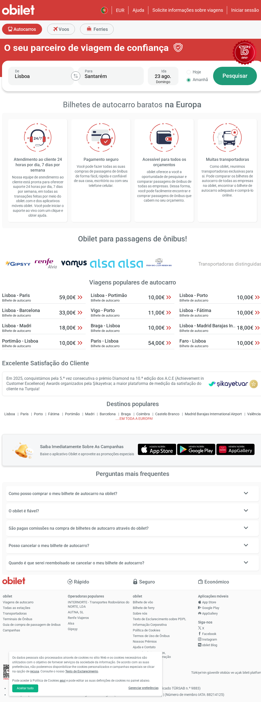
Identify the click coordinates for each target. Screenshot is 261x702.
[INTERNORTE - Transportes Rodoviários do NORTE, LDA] (102, 266)
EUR (120, 10)
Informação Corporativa (150, 625)
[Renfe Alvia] (46, 266)
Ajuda (138, 10)
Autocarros (24, 29)
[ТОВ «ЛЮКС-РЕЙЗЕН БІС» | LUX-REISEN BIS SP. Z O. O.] (159, 266)
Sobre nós (140, 613)
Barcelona (108, 414)
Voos (63, 29)
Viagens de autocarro (18, 602)
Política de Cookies (146, 630)
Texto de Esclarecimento (81, 671)
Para (89, 71)
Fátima (53, 414)
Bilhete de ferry (143, 608)
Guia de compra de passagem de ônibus (32, 625)
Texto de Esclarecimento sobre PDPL (159, 619)
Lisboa (9, 414)
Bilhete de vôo (143, 602)
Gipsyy (72, 629)
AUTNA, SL (76, 612)
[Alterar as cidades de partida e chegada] (75, 76)
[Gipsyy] (17, 266)
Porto (38, 414)
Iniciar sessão (245, 10)
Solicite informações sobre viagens (187, 10)
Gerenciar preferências (143, 688)
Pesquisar (235, 76)
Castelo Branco (167, 414)
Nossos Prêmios (145, 641)
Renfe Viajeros (78, 618)
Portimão (72, 414)
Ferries (100, 29)
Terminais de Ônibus (17, 619)
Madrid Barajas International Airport (213, 414)
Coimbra (143, 414)
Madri (89, 414)
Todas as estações (16, 608)
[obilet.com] (30, 14)
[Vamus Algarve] (74, 266)
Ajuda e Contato (144, 647)
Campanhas (11, 630)
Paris (24, 414)
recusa (34, 671)
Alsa (71, 623)
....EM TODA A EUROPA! (134, 419)
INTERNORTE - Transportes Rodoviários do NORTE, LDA (98, 604)
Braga (126, 414)
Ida (163, 71)
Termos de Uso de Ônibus (151, 636)
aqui (63, 680)
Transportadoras (15, 613)
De (17, 71)
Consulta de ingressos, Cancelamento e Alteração (152, 655)
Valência (254, 414)
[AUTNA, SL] (130, 266)
